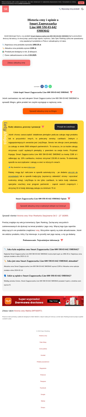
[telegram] (46, 87)
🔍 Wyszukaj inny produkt (69, 9)
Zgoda (81, 3)
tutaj (37, 230)
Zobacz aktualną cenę (16, 63)
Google (43, 394)
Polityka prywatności (43, 362)
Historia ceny (43, 336)
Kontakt (43, 355)
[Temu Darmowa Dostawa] (43, 301)
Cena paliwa (43, 349)
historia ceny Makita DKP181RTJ (28, 311)
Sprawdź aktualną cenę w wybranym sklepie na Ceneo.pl (43, 206)
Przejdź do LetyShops (66, 127)
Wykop (43, 401)
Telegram (43, 381)
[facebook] (42, 87)
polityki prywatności (24, 3)
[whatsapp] (50, 87)
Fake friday (43, 342)
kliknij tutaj (31, 167)
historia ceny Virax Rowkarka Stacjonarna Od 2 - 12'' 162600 (42, 216)
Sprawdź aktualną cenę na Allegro (43, 111)
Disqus (43, 407)
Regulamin (43, 368)
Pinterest (43, 375)
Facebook (43, 388)
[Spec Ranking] (5, 9)
